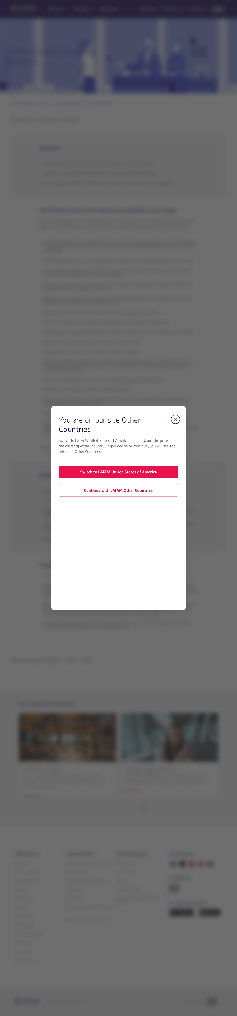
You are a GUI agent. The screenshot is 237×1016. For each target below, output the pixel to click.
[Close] (175, 419)
